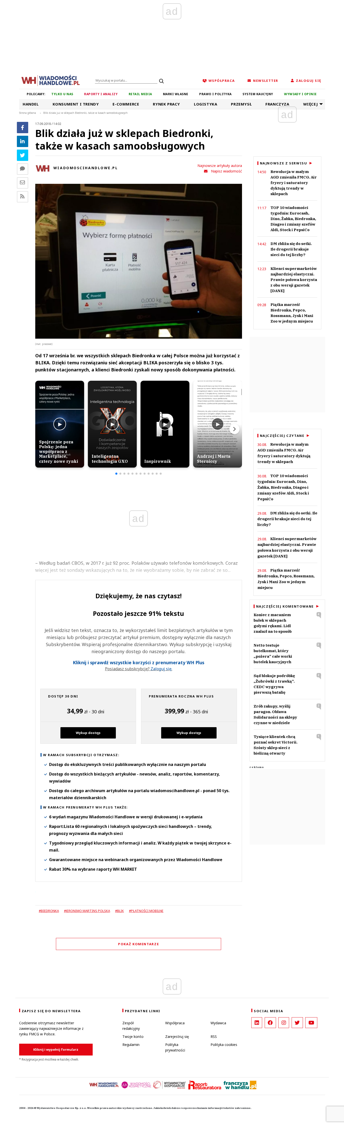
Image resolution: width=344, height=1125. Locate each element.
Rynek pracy (166, 104)
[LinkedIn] (256, 1022)
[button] (116, 474)
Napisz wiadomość (226, 171)
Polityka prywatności (175, 1047)
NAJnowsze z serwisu (283, 163)
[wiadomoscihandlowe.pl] (50, 80)
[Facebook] (22, 127)
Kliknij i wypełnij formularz (55, 1049)
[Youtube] (311, 1022)
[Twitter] (22, 155)
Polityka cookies (224, 1044)
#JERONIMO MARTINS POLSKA (87, 911)
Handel (31, 104)
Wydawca (218, 1023)
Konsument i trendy (76, 104)
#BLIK (119, 911)
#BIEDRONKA (49, 911)
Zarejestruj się (177, 1036)
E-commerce (126, 104)
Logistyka (205, 104)
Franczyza (277, 104)
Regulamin (131, 1044)
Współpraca (175, 1023)
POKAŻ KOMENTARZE (138, 944)
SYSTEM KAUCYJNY (258, 94)
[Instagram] (283, 1022)
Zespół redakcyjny (131, 1026)
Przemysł (241, 104)
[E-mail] (22, 183)
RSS (214, 1036)
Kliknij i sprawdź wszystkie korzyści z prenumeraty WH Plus (138, 662)
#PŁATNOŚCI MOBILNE (146, 911)
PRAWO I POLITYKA (215, 94)
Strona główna (27, 113)
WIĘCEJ (310, 104)
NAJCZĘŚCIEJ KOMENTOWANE (285, 606)
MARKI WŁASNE (175, 94)
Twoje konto (133, 1036)
